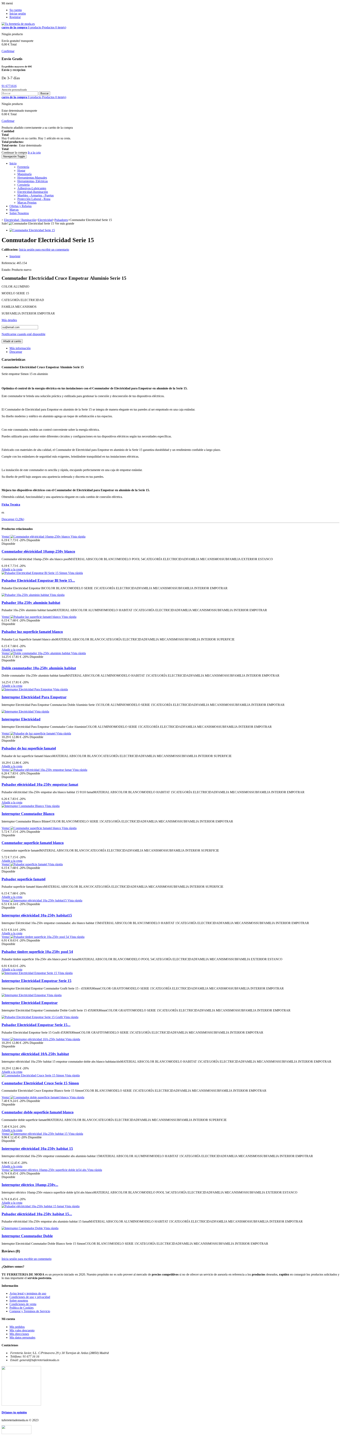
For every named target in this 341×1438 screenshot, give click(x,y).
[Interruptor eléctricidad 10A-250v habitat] (37, 1039)
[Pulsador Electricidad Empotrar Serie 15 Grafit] (33, 1017)
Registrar (15, 17)
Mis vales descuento (22, 1330)
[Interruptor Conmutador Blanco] (23, 806)
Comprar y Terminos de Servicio (29, 1311)
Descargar (15, 351)
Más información (20, 348)
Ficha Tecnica (11, 504)
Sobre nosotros (18, 1300)
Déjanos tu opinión (14, 1412)
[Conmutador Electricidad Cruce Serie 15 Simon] (33, 1075)
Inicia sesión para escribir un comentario (44, 249)
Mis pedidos (17, 1326)
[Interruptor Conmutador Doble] (23, 1228)
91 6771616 (9, 86)
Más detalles (9, 320)
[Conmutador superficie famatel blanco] (36, 828)
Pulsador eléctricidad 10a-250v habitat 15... (37, 1214)
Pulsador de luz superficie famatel (29, 748)
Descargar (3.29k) (13, 519)
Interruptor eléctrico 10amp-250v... (30, 1185)
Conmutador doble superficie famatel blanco (38, 1112)
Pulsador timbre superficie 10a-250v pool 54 (37, 952)
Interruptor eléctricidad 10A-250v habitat (35, 1054)
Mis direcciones (19, 1334)
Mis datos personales (22, 1337)
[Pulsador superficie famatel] (29, 864)
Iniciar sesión (17, 13)
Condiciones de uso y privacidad (29, 1297)
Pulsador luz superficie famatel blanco (32, 632)
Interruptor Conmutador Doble (27, 1236)
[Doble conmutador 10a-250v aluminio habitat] (40, 653)
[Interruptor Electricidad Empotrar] (24, 995)
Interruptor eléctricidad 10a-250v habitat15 (37, 915)
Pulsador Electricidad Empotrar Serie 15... (36, 1025)
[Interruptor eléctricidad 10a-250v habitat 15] (39, 1133)
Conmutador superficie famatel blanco (33, 843)
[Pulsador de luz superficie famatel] (33, 733)
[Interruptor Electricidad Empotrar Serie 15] (30, 973)
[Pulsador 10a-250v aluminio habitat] (26, 595)
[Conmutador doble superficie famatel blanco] (39, 1097)
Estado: (7, 269)
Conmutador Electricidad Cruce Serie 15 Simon (40, 1083)
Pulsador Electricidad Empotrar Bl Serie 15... (38, 580)
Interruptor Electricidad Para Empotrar (34, 697)
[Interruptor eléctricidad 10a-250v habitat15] (38, 900)
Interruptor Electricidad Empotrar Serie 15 (36, 981)
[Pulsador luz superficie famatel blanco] (36, 616)
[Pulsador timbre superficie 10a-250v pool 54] (40, 937)
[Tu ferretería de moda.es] (18, 23)
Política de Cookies (21, 1307)
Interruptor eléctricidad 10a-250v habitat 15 (37, 1148)
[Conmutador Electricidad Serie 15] (32, 230)
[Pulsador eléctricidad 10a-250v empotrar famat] (41, 769)
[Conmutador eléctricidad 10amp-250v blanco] (40, 536)
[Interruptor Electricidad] (18, 711)
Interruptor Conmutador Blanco (28, 814)
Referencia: (9, 263)
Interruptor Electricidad (21, 719)
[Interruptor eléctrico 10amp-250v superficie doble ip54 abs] (48, 1170)
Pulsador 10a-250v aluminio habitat (31, 603)
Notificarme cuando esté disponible (23, 334)
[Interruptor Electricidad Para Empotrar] (27, 689)
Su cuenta (15, 10)
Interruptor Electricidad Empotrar (30, 1003)
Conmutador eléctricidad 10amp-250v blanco (38, 551)
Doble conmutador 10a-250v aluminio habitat (39, 668)
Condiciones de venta (22, 1304)
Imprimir (14, 256)
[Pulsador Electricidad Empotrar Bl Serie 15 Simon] (35, 573)
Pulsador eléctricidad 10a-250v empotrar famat (40, 784)
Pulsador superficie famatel (23, 879)
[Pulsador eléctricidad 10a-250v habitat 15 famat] (33, 1206)
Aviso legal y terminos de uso (27, 1293)
